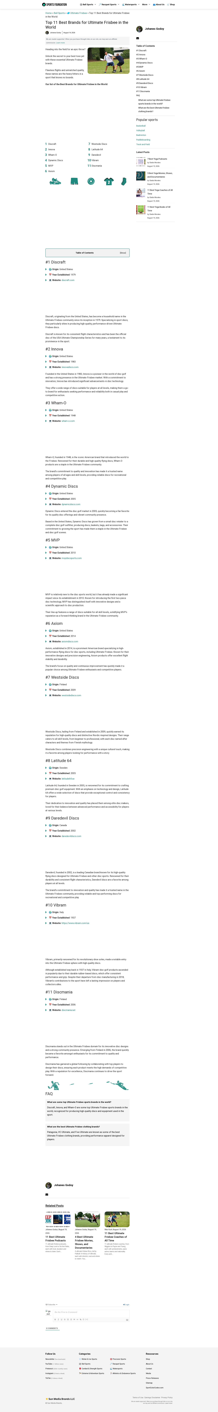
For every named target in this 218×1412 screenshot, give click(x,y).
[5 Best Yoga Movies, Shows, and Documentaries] (140, 176)
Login (127, 1305)
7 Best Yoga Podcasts (157, 159)
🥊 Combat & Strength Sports (90, 1369)
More (144, 4)
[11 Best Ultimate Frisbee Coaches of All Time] (117, 1225)
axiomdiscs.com (70, 641)
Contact (149, 1369)
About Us (149, 1364)
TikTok (48, 1378)
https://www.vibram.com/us (75, 923)
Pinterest (49, 1369)
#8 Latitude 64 (142, 79)
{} (83, 1319)
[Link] (80, 1319)
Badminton (141, 135)
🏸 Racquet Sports (107, 4)
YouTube (48, 1364)
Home (48, 13)
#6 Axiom (140, 71)
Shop (148, 1359)
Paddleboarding (143, 140)
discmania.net (68, 1010)
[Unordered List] (71, 1319)
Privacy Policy (167, 1397)
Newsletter (49, 1359)
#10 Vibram (141, 87)
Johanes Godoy (63, 1185)
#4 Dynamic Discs (144, 63)
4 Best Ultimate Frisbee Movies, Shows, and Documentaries (84, 1242)
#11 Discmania (143, 91)
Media (148, 1373)
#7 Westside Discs (144, 75)
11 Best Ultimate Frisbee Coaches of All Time (116, 1237)
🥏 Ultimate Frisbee (77, 13)
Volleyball (140, 130)
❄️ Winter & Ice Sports (88, 1359)
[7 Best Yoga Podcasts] (140, 162)
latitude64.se (68, 778)
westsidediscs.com (71, 695)
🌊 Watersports (129, 4)
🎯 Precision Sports (118, 1359)
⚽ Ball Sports (86, 4)
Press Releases (152, 1378)
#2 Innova (140, 54)
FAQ (138, 95)
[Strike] (64, 1319)
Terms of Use (138, 1397)
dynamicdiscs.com (71, 504)
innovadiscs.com (70, 367)
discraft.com (68, 280)
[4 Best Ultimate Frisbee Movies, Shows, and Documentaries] (87, 1225)
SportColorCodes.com (154, 1388)
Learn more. (60, 43)
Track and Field (143, 144)
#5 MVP (139, 67)
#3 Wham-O (141, 58)
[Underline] (61, 1319)
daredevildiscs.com (71, 836)
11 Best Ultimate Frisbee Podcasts (55, 1238)
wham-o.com (68, 421)
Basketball (141, 126)
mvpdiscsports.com (72, 558)
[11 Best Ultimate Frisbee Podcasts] (57, 1225)
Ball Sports (59, 13)
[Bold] (55, 1319)
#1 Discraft (141, 50)
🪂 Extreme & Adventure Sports (91, 1373)
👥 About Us (158, 4)
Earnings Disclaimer (152, 1397)
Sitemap (149, 1383)
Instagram (49, 1373)
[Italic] (58, 1319)
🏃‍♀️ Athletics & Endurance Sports (123, 1373)
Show (122, 253)
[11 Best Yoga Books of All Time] (140, 210)
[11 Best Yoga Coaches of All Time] (140, 193)
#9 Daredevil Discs (144, 83)
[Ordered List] (67, 1319)
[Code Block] (77, 1319)
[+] (86, 1319)
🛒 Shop (171, 4)
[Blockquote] (74, 1319)
